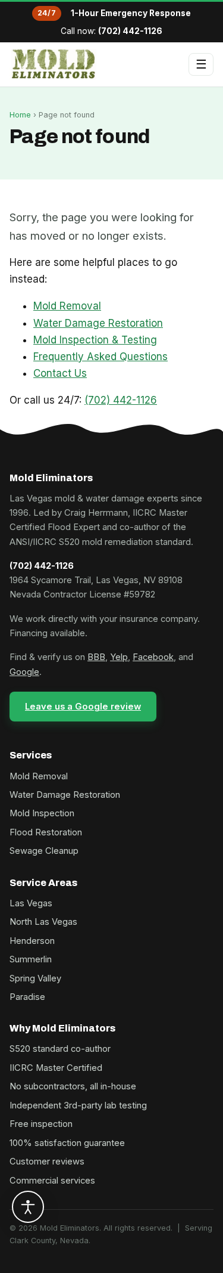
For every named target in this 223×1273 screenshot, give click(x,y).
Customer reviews (47, 1161)
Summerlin (31, 959)
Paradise (27, 997)
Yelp (119, 657)
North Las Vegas (43, 921)
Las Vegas (31, 903)
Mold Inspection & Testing (95, 340)
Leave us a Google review (83, 706)
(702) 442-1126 (130, 31)
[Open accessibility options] (28, 1207)
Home (20, 114)
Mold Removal (67, 306)
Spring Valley (35, 978)
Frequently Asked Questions (100, 357)
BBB (96, 657)
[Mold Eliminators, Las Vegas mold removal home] (54, 64)
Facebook (153, 657)
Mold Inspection (42, 813)
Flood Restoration (46, 832)
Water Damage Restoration (98, 323)
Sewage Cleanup (44, 850)
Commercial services (52, 1180)
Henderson (32, 941)
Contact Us (60, 373)
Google (24, 672)
